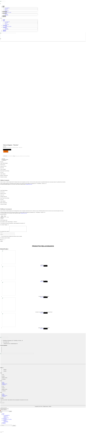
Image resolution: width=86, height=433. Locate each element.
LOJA (4, 20)
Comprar (45, 281)
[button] (19, 18)
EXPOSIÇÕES (4, 11)
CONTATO (4, 16)
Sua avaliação (2, 224)
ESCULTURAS (7, 24)
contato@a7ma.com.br (29, 184)
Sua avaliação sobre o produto (4, 231)
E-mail (1, 234)
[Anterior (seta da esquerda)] (0, 432)
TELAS (6, 23)
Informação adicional (5, 159)
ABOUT (3, 376)
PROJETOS (6, 14)
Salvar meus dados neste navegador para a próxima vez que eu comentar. (11, 236)
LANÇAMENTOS (7, 21)
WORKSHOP (4, 13)
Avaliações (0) (4, 160)
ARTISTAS (4, 30)
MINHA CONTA (4, 377)
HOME (3, 413)
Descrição (3, 158)
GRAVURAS (6, 22)
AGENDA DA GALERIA (8, 12)
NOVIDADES (6, 29)
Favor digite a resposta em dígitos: (5, 237)
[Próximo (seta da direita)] (1, 432)
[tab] (44, 158)
